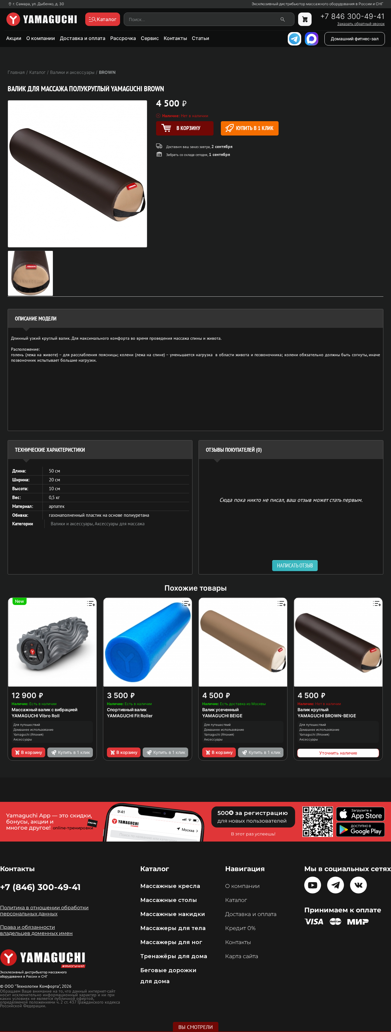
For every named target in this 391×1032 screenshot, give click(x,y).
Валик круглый (313, 709)
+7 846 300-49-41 (352, 16)
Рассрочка (123, 38)
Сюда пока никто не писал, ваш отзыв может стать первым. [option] (291, 499)
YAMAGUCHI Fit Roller (130, 715)
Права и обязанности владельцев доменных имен (36, 930)
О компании (40, 38)
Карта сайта (241, 956)
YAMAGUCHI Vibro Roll (36, 715)
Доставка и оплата (82, 38)
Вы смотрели (195, 1027)
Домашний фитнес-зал (354, 38)
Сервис (150, 38)
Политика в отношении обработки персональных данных (44, 911)
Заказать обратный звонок (361, 24)
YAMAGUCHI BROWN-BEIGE (327, 715)
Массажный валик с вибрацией (44, 709)
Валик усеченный (220, 709)
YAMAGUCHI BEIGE (222, 715)
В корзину (31, 752)
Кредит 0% (240, 928)
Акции (13, 38)
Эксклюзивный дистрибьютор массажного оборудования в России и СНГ (317, 4)
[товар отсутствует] (305, 19)
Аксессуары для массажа (119, 524)
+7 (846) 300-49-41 (40, 887)
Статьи (200, 38)
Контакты (175, 38)
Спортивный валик (127, 709)
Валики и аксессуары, (73, 524)
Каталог (236, 900)
